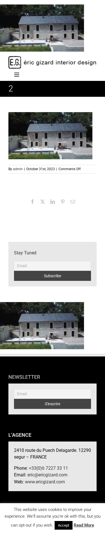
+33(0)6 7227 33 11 (48, 468)
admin (18, 169)
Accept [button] (63, 525)
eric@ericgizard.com (47, 474)
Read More (84, 525)
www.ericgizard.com (45, 481)
